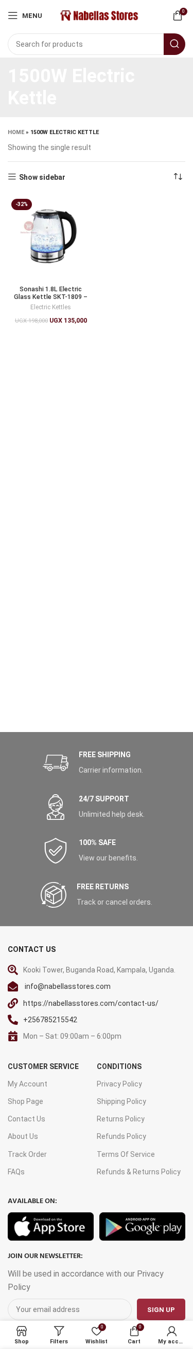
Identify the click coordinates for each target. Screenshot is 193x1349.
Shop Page (25, 1101)
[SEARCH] (174, 44)
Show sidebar (42, 177)
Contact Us (26, 1119)
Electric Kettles (50, 307)
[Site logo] (98, 15)
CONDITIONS (119, 1066)
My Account (27, 1084)
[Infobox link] (97, 763)
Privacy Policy (119, 1084)
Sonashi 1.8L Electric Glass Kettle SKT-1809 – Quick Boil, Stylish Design (50, 296)
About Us (23, 1136)
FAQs (16, 1172)
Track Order (27, 1154)
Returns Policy (121, 1119)
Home (16, 132)
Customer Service (43, 1066)
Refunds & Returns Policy (139, 1172)
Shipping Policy (121, 1101)
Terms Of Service (126, 1154)
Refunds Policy (121, 1136)
